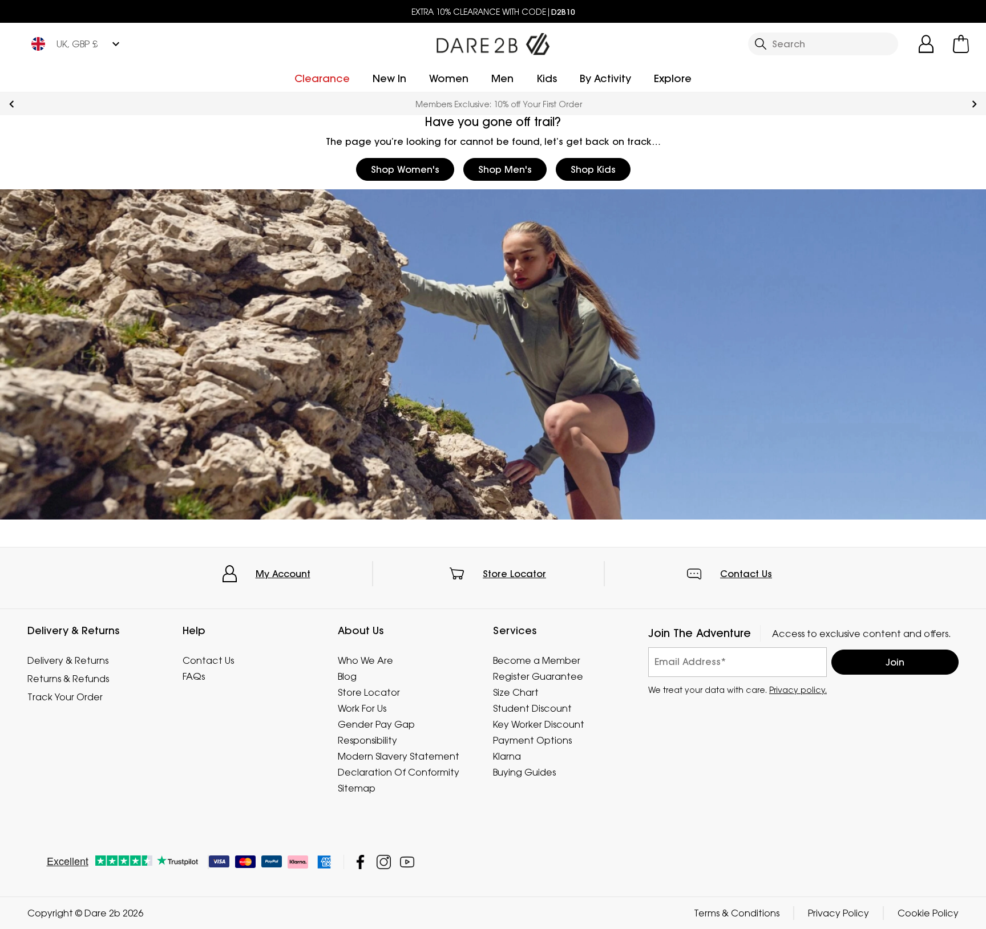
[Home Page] (493, 41)
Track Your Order (65, 697)
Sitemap (356, 788)
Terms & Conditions (736, 913)
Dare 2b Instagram (384, 862)
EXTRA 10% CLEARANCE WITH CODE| (493, 12)
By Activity (605, 78)
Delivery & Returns (67, 660)
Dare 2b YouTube (407, 862)
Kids (546, 78)
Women (448, 78)
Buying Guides (524, 772)
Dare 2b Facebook (360, 862)
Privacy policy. (798, 689)
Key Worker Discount (538, 724)
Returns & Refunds (68, 678)
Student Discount (532, 708)
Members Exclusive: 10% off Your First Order (493, 104)
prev (12, 104)
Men (502, 78)
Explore (673, 78)
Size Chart (516, 692)
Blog (347, 676)
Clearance (322, 78)
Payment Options (532, 740)
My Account (283, 573)
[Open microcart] (961, 44)
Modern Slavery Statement (398, 756)
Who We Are (365, 660)
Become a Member (536, 660)
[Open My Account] (926, 44)
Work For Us (362, 708)
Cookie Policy (928, 913)
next (974, 104)
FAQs (194, 676)
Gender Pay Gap (376, 724)
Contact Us (746, 573)
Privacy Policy (838, 913)
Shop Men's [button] (505, 169)
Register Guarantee (538, 676)
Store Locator (514, 573)
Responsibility (367, 740)
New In (389, 78)
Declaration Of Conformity (398, 772)
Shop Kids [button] (593, 169)
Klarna (507, 756)
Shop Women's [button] (405, 169)
